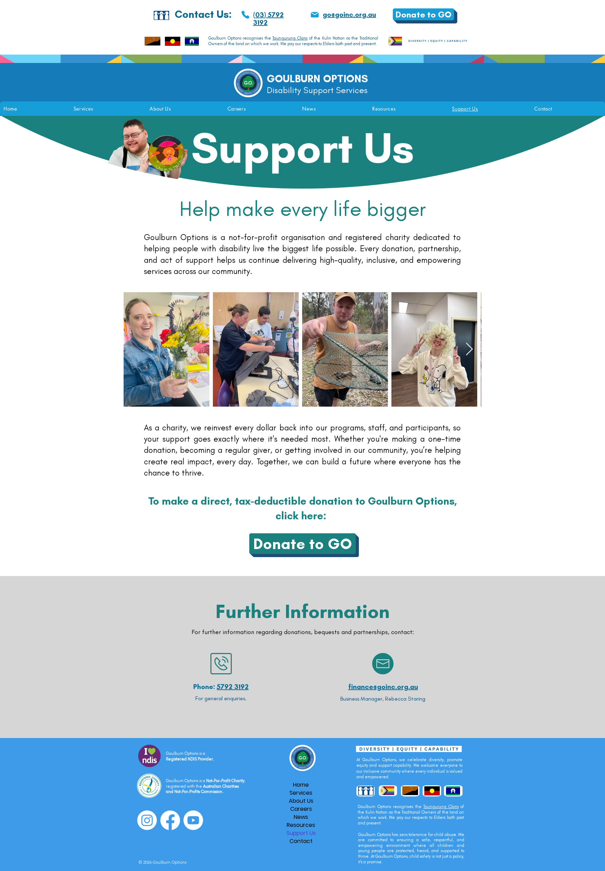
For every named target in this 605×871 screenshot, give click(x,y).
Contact (301, 841)
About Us (301, 801)
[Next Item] (469, 349)
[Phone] (245, 14)
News (301, 817)
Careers (301, 809)
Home (301, 785)
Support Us (301, 833)
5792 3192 (233, 686)
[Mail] (314, 14)
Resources (301, 825)
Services (301, 793)
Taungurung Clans (289, 38)
